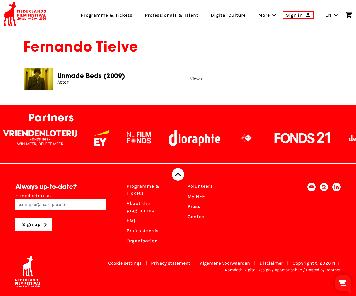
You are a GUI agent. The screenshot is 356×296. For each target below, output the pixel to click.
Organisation (142, 241)
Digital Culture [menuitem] (228, 15)
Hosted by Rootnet (323, 269)
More (264, 15)
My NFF (196, 196)
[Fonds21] (298, 138)
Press (194, 206)
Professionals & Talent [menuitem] (171, 15)
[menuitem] (264, 15)
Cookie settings (125, 263)
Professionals (143, 231)
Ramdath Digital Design (248, 269)
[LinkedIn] (336, 215)
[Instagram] (324, 215)
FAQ (131, 220)
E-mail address (33, 195)
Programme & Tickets (143, 189)
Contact (197, 216)
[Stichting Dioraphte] (190, 138)
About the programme (140, 206)
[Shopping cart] (349, 15)
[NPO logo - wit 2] (242, 138)
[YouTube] (311, 215)
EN (328, 15)
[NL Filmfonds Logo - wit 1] (134, 138)
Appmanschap (288, 269)
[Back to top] (178, 174)
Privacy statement (170, 263)
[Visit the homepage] (25, 15)
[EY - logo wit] (97, 138)
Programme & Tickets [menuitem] (106, 15)
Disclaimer (271, 263)
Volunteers (200, 186)
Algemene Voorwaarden (225, 263)
